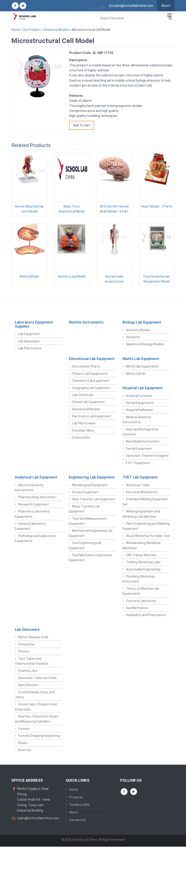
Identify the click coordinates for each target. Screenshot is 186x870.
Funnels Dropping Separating (39, 735)
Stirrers (23, 651)
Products (76, 797)
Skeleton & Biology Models (145, 344)
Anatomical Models (86, 409)
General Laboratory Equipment (30, 526)
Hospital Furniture (139, 396)
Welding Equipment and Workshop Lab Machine (141, 514)
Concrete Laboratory (141, 601)
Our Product (32, 29)
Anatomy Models (56, 29)
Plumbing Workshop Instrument (138, 579)
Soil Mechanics (137, 608)
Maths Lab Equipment (140, 359)
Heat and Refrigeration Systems (140, 432)
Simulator (133, 337)
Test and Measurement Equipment (88, 521)
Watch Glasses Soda (33, 637)
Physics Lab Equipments (90, 373)
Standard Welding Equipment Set (145, 501)
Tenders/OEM (79, 805)
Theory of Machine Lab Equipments (140, 591)
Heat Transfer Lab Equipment (93, 499)
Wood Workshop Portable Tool (147, 536)
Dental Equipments (140, 403)
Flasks (22, 743)
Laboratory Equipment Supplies (34, 324)
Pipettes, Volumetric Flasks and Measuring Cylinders (36, 719)
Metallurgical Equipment (90, 485)
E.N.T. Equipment (138, 463)
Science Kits (81, 437)
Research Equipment (33, 504)
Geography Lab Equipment (91, 388)
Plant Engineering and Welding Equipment (145, 526)
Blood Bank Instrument (142, 441)
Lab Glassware (28, 341)
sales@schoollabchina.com (38, 818)
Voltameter (26, 644)
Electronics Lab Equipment (91, 416)
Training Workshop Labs (143, 562)
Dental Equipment (139, 448)
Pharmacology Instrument (37, 497)
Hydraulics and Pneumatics (146, 615)
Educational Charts (86, 366)
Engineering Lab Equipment (92, 477)
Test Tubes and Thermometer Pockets (32, 661)
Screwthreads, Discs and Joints (35, 694)
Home (15, 29)
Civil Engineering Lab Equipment (85, 545)
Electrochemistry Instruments (29, 487)
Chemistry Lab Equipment (91, 380)
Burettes (24, 750)
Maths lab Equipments (142, 366)
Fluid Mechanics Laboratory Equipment (90, 557)
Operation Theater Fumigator (147, 455)
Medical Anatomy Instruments (136, 419)
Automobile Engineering (143, 569)
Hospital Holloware (139, 410)
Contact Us (77, 820)
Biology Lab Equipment (141, 322)
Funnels (23, 728)
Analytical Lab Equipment (36, 477)
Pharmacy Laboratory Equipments (32, 514)
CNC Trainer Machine (141, 555)
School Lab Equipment (88, 402)
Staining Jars (27, 670)
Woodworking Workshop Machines (141, 545)
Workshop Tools (137, 485)
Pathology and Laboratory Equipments (35, 538)
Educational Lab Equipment (92, 359)
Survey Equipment (85, 492)
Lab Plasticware (30, 348)
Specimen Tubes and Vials (37, 678)
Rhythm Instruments (86, 322)
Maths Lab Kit (136, 373)
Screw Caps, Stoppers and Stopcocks (36, 706)
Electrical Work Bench (141, 492)
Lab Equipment (29, 334)
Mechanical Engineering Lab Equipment (91, 533)
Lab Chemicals (82, 395)
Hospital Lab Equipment (142, 388)
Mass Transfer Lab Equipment (84, 509)
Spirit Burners (28, 685)
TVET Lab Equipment (140, 477)
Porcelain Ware (83, 430)
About (165, 5)
